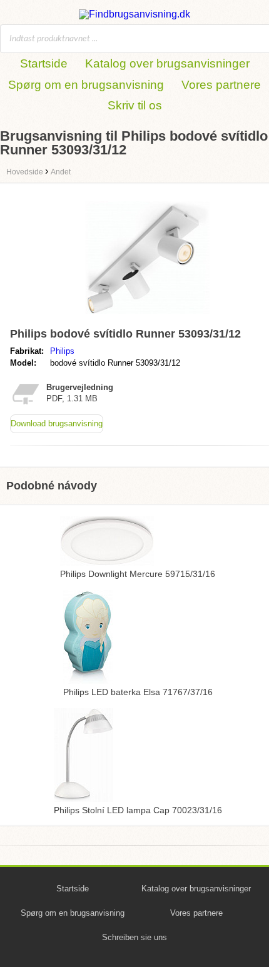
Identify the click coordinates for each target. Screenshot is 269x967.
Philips (62, 351)
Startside (44, 63)
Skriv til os (135, 105)
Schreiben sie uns (134, 937)
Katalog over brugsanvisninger (167, 63)
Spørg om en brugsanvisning (86, 84)
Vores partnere (221, 84)
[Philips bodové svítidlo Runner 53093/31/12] (147, 316)
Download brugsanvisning (57, 423)
